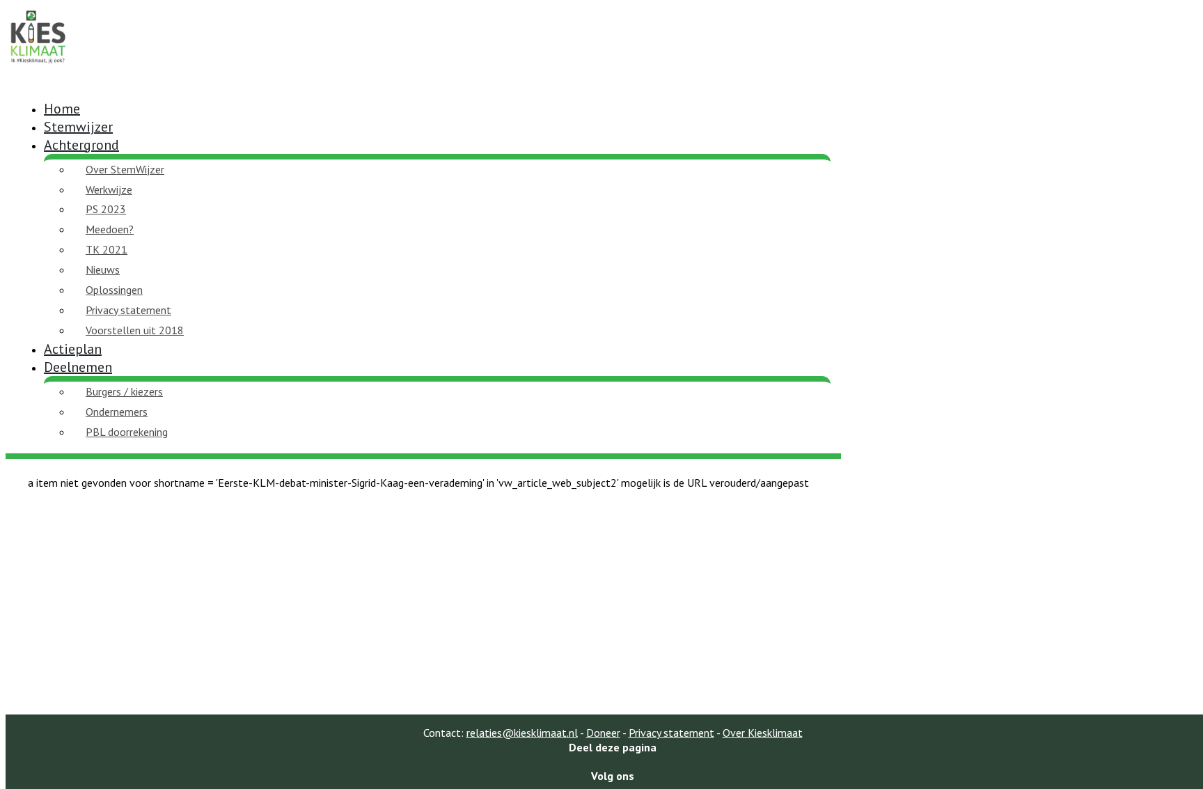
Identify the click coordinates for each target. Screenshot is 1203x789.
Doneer (603, 733)
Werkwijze (109, 189)
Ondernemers (117, 412)
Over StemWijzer (125, 169)
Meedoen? (110, 229)
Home (62, 109)
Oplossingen (114, 290)
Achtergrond (81, 145)
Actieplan (73, 349)
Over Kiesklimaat (763, 733)
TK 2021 (106, 249)
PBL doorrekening (127, 432)
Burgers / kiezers (124, 391)
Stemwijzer (78, 127)
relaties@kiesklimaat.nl (522, 733)
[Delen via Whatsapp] (613, 761)
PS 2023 (106, 209)
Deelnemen (78, 367)
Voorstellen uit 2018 (135, 330)
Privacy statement (128, 310)
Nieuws (103, 269)
